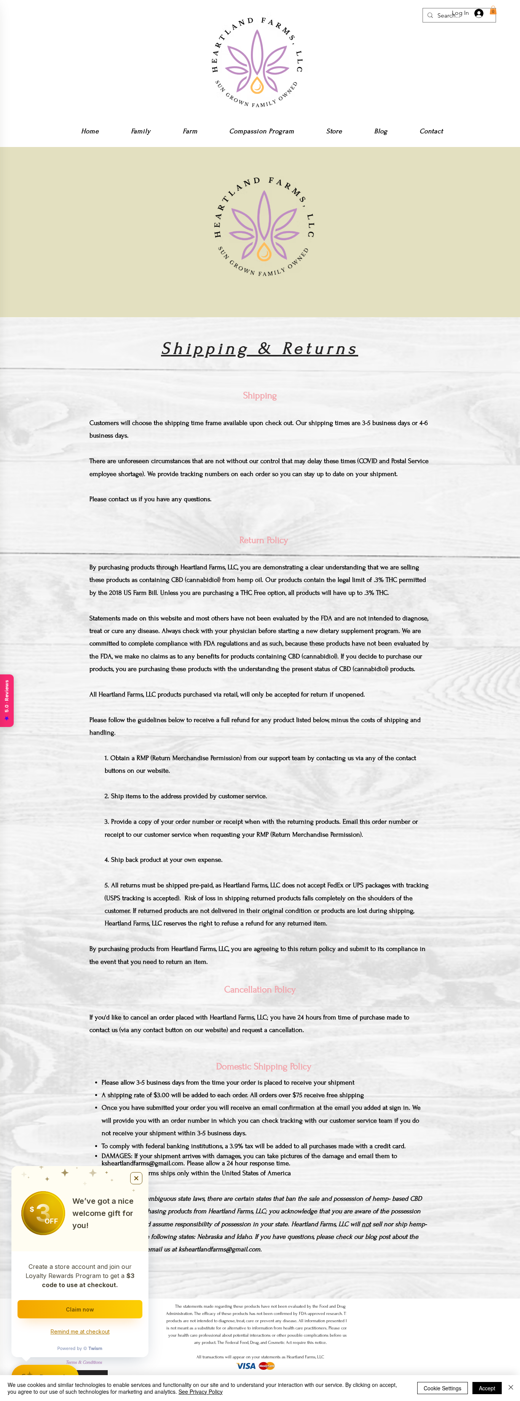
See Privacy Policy (201, 1391)
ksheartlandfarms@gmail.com (142, 1163)
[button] (493, 10)
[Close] (510, 1388)
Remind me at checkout (80, 1331)
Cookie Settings (442, 1388)
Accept (487, 1388)
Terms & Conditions (84, 1362)
